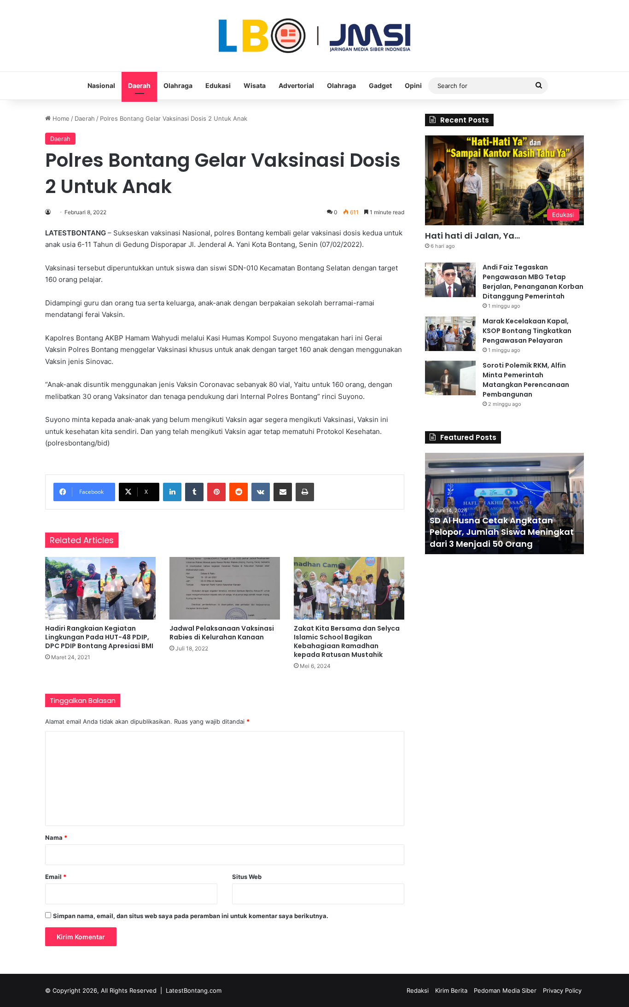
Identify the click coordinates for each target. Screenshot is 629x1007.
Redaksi (418, 990)
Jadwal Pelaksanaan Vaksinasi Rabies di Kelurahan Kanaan (221, 633)
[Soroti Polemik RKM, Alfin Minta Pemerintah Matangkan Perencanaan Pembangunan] (450, 378)
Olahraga (177, 85)
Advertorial (296, 85)
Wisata (255, 85)
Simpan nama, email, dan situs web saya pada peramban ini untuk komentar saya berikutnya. (190, 915)
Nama (56, 837)
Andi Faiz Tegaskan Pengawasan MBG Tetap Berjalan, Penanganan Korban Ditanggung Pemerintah (533, 282)
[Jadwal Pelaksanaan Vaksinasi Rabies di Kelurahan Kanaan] (224, 588)
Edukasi (218, 85)
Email (55, 876)
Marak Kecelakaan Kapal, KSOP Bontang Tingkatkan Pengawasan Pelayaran (527, 330)
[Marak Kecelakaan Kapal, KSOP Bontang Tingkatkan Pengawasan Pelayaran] (450, 333)
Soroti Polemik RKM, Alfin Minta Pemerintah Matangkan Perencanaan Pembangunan (526, 380)
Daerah (139, 85)
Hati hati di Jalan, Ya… (472, 235)
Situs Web (247, 876)
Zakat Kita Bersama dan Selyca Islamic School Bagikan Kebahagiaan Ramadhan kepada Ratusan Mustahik (347, 641)
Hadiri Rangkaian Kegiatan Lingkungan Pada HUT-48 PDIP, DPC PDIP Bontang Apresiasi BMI (99, 637)
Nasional (101, 85)
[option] (504, 503)
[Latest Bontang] (314, 35)
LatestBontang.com (193, 990)
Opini (413, 85)
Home (60, 118)
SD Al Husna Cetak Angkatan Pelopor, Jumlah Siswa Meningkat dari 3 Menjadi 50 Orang (502, 532)
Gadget (380, 85)
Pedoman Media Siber (505, 990)
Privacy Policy (562, 990)
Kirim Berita (451, 990)
